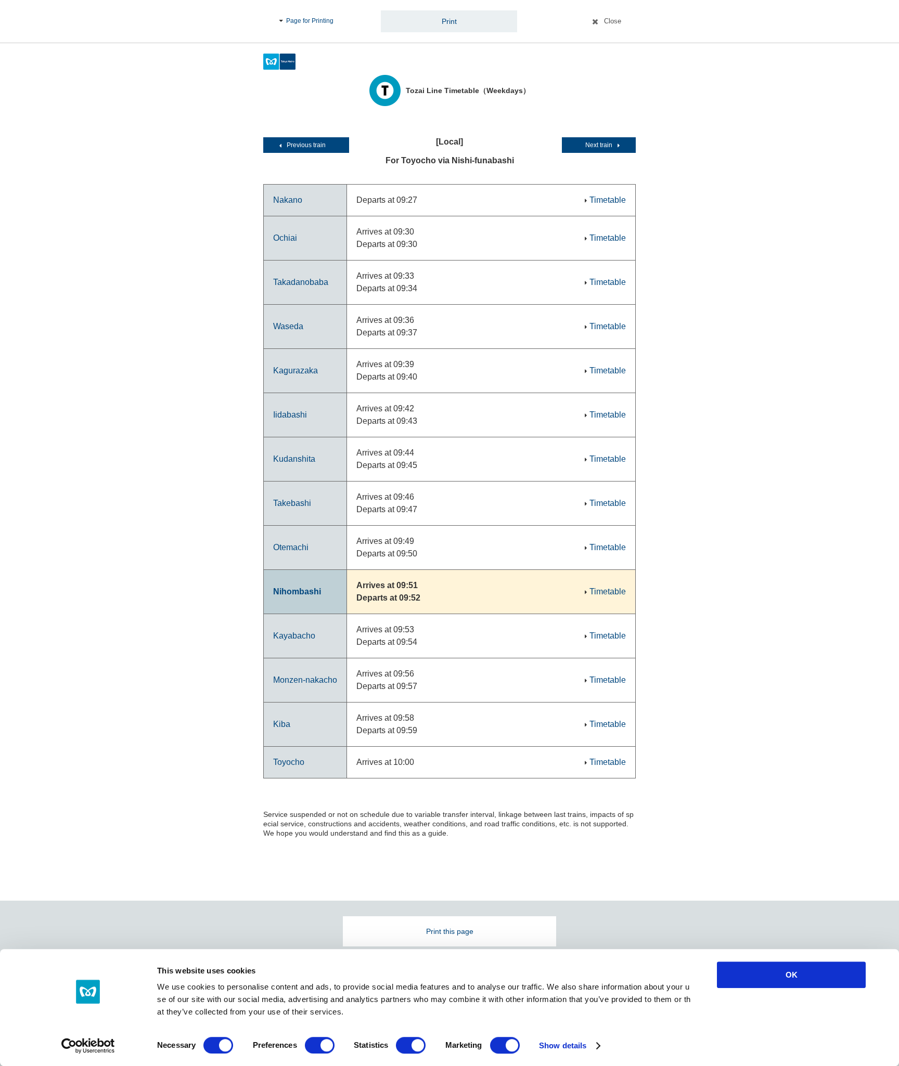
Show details (562, 1045)
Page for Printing (309, 20)
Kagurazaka (295, 370)
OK (792, 974)
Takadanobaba (300, 282)
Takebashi (292, 503)
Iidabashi (290, 414)
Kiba (281, 724)
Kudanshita (294, 458)
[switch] (320, 1045)
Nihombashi (297, 591)
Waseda (288, 326)
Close (612, 21)
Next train (598, 145)
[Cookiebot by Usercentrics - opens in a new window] (88, 1046)
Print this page (449, 931)
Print (449, 21)
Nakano (287, 200)
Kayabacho (294, 635)
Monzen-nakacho (305, 679)
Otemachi (291, 547)
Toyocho (288, 762)
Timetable (607, 200)
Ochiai (285, 237)
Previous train (306, 145)
